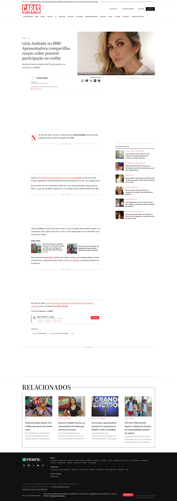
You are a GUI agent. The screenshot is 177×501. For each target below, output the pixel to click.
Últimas (71, 16)
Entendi (128, 494)
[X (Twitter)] (33, 465)
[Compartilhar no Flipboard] (95, 80)
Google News (48, 321)
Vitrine (117, 16)
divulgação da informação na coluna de (60, 178)
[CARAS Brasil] (31, 9)
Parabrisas (99, 469)
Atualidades (28, 16)
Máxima (53, 463)
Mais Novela (134, 460)
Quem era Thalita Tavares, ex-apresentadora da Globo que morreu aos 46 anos (71, 426)
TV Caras (79, 16)
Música (50, 16)
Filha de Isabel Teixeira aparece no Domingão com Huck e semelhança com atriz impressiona (139, 168)
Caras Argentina (64, 469)
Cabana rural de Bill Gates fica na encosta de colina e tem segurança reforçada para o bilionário (126, 1)
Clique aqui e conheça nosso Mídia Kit (34, 489)
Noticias (92, 469)
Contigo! (103, 460)
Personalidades (91, 16)
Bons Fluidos (80, 460)
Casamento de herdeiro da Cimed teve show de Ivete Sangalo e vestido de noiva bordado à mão (140, 216)
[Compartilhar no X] (91, 80)
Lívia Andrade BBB (58, 333)
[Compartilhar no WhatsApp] (82, 80)
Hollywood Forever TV (121, 460)
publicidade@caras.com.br (61, 486)
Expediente (54, 476)
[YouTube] (38, 465)
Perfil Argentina (110, 469)
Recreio (70, 463)
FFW (110, 460)
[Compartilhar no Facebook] (86, 80)
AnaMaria (53, 460)
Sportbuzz (77, 463)
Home (24, 38)
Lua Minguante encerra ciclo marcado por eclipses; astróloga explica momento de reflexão (140, 204)
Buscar (114, 9)
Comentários (37, 89)
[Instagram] (24, 465)
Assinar (150, 9)
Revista (103, 16)
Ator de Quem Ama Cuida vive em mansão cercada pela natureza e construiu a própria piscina (137, 156)
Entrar (141, 9)
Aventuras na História (66, 460)
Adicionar (95, 317)
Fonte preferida (57, 321)
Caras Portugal (138, 16)
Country (126, 16)
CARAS (88, 460)
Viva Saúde (92, 463)
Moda (43, 16)
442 (127, 469)
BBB (36, 16)
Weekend (121, 469)
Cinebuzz (96, 460)
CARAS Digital (42, 78)
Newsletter (129, 9)
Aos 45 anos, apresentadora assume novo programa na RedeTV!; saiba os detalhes (104, 426)
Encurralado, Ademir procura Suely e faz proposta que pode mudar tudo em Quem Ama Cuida (140, 180)
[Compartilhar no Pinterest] (99, 80)
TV (56, 16)
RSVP (110, 16)
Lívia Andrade (39, 333)
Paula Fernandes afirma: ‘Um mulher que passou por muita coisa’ (38, 426)
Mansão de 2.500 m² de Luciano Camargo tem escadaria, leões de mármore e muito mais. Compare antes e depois (64, 1)
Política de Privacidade (31, 495)
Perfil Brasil (61, 463)
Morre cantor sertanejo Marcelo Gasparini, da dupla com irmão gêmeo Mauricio (139, 192)
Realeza (62, 16)
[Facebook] (29, 465)
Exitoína (74, 469)
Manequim (144, 460)
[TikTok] (43, 465)
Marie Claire (83, 469)
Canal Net (53, 469)
